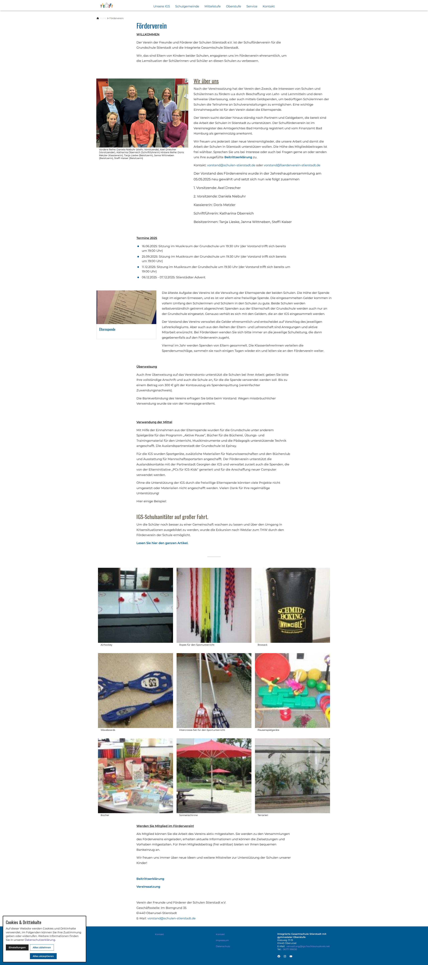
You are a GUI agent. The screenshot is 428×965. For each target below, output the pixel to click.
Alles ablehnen (42, 947)
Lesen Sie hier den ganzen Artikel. (162, 543)
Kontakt (269, 6)
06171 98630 (290, 949)
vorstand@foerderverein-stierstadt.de (292, 165)
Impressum (222, 940)
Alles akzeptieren (43, 956)
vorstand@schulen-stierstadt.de (231, 165)
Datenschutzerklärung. (40, 939)
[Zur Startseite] (112, 5)
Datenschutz (223, 946)
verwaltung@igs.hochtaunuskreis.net (308, 946)
